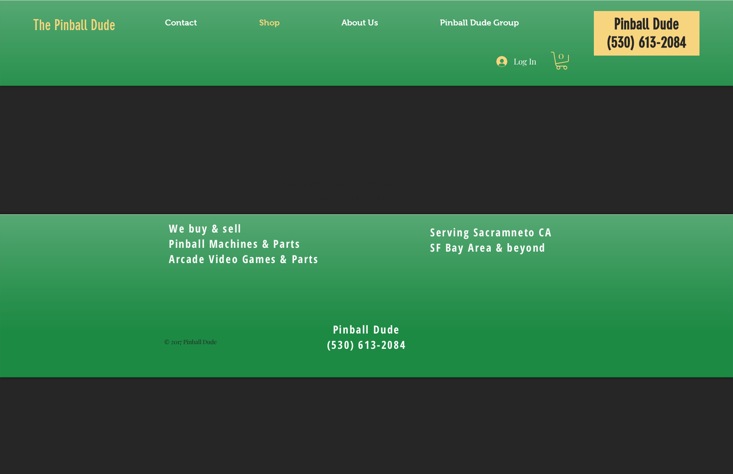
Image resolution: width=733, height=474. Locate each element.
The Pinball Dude (74, 25)
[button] (561, 61)
